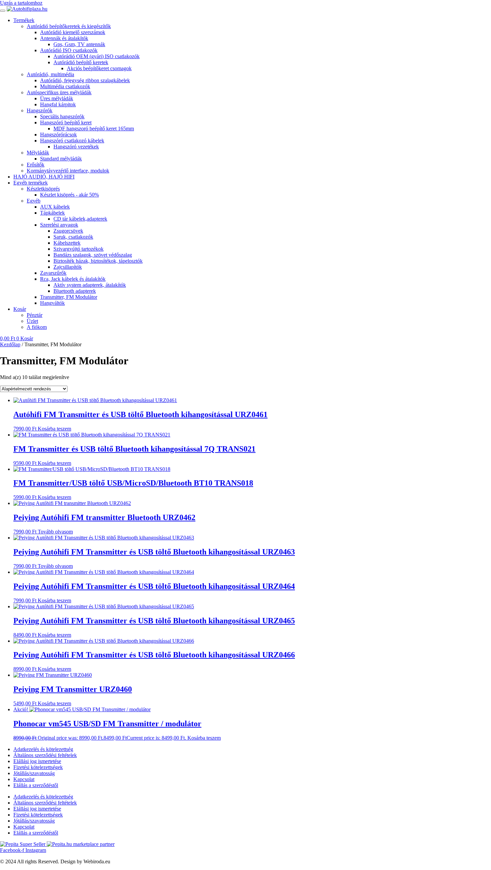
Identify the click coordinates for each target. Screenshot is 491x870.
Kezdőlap (10, 344)
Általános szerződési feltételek (45, 755)
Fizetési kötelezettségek (38, 767)
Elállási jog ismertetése (37, 761)
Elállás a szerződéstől (35, 785)
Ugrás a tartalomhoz (21, 3)
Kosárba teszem (54, 428)
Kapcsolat (23, 779)
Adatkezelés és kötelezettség (43, 749)
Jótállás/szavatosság (34, 773)
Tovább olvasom (55, 531)
